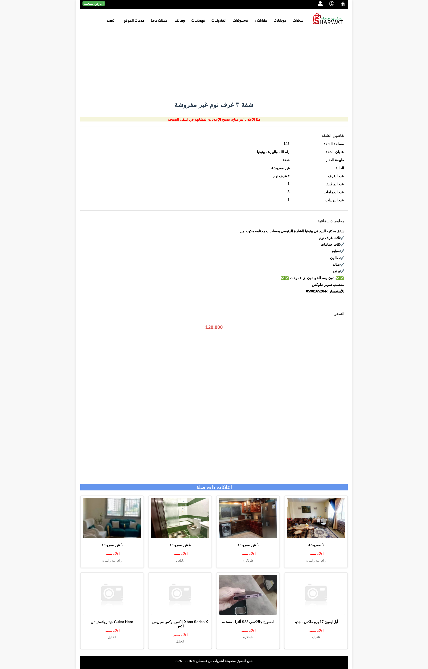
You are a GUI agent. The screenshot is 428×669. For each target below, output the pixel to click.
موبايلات (280, 20)
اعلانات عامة (159, 20)
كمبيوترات (240, 20)
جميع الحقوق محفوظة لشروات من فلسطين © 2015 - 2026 (214, 661)
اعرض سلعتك (94, 3)
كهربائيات (198, 20)
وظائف (180, 20)
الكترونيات (219, 20)
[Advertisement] (214, 65)
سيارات (298, 20)
